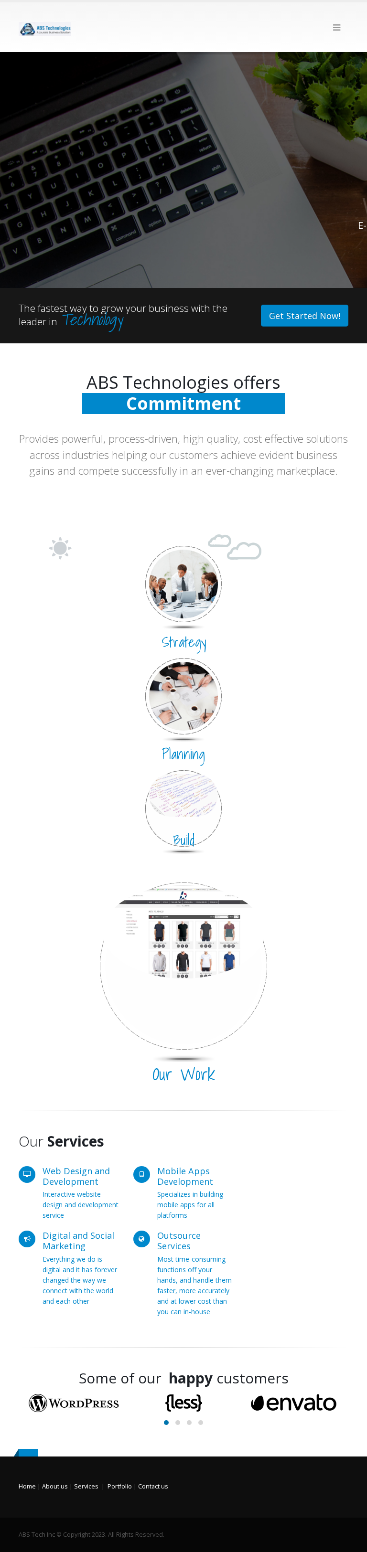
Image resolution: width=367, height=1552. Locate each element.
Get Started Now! (304, 315)
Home (27, 1486)
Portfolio (120, 1486)
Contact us (153, 1486)
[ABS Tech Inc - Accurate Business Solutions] (45, 27)
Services (86, 1486)
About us (55, 1486)
